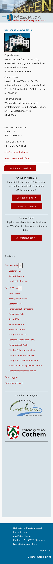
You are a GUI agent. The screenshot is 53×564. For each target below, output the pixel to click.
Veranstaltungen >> (26, 237)
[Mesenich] (26, 18)
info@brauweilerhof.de (16, 152)
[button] (4, 6)
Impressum (45, 550)
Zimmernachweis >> (26, 206)
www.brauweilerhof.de (16, 158)
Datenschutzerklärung (39, 556)
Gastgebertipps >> (27, 197)
